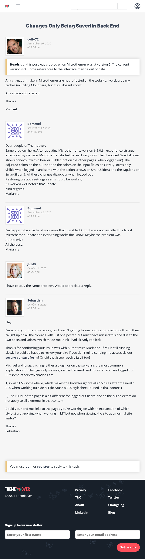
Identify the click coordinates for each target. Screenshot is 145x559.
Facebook (115, 490)
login (28, 466)
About (79, 505)
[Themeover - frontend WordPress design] (7, 6)
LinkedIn (81, 512)
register (43, 466)
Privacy (80, 490)
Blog (111, 512)
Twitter (113, 497)
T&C (78, 497)
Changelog (116, 505)
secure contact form (21, 357)
